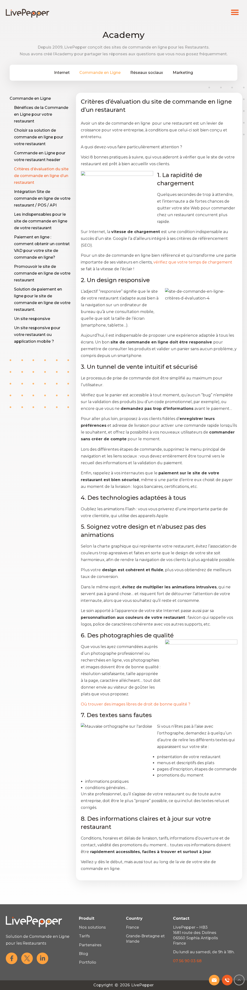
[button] (235, 12)
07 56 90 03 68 (187, 961)
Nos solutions (92, 927)
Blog (83, 953)
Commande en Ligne (100, 72)
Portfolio (87, 962)
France (132, 927)
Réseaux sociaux (146, 72)
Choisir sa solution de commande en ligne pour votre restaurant (38, 137)
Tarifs (84, 936)
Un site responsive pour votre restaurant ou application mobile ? (37, 335)
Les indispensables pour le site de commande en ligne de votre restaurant (40, 221)
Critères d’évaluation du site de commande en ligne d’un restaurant (41, 176)
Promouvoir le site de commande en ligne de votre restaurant (42, 273)
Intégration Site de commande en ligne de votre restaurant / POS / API (42, 198)
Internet (62, 72)
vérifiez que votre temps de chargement (192, 262)
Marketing (183, 72)
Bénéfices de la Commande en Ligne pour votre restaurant (41, 114)
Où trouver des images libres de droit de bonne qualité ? (135, 704)
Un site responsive (32, 318)
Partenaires (90, 945)
